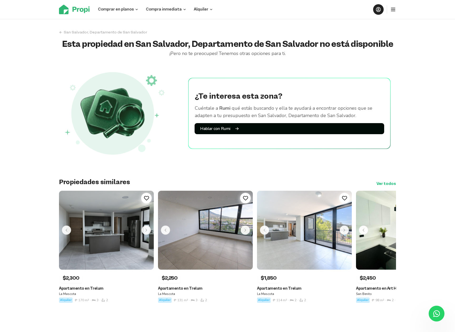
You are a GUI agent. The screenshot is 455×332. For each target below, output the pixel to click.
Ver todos (386, 184)
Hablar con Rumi (215, 129)
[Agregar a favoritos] (146, 198)
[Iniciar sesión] (378, 9)
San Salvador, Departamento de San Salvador (105, 32)
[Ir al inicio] (76, 9)
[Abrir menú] (393, 9)
